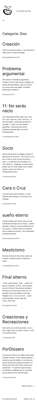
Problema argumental (13, 71)
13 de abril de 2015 (8, 337)
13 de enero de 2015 (9, 377)
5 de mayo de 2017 (8, 94)
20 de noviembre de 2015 (10, 238)
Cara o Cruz (14, 188)
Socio (7, 148)
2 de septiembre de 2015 (10, 266)
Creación (11, 44)
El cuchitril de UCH (24, 11)
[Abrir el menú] (3, 20)
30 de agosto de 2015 (9, 305)
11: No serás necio (14, 108)
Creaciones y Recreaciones (15, 319)
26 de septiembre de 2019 (11, 57)
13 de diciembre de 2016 (10, 136)
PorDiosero (13, 349)
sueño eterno (15, 215)
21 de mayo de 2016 (9, 176)
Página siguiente (28, 386)
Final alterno (14, 277)
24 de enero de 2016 (9, 203)
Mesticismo (13, 249)
